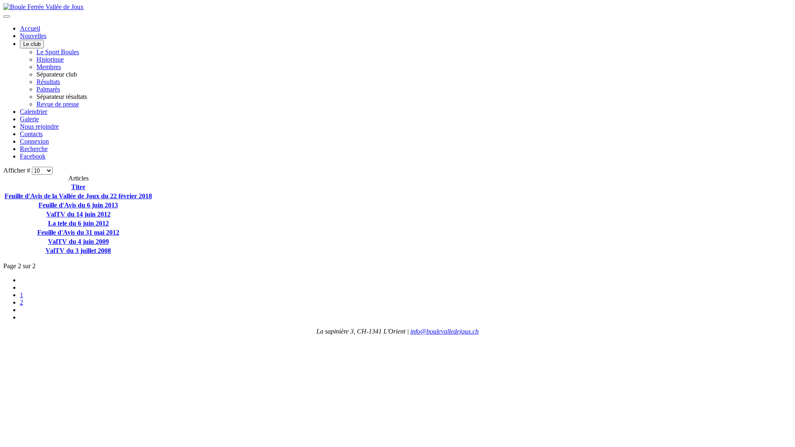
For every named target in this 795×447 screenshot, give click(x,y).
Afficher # (17, 170)
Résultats (48, 81)
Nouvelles (33, 35)
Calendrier (33, 111)
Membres (48, 66)
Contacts (31, 133)
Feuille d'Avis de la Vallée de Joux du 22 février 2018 (78, 195)
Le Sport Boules (57, 51)
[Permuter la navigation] (6, 16)
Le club (32, 44)
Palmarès (48, 89)
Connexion (34, 141)
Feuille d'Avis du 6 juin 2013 (78, 205)
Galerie (29, 119)
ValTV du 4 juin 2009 (78, 241)
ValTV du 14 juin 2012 (78, 214)
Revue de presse (57, 104)
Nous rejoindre (39, 126)
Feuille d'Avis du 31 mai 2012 (78, 232)
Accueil (30, 28)
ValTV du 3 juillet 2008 (78, 250)
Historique (50, 59)
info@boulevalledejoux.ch (444, 331)
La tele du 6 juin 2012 (78, 223)
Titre (78, 186)
